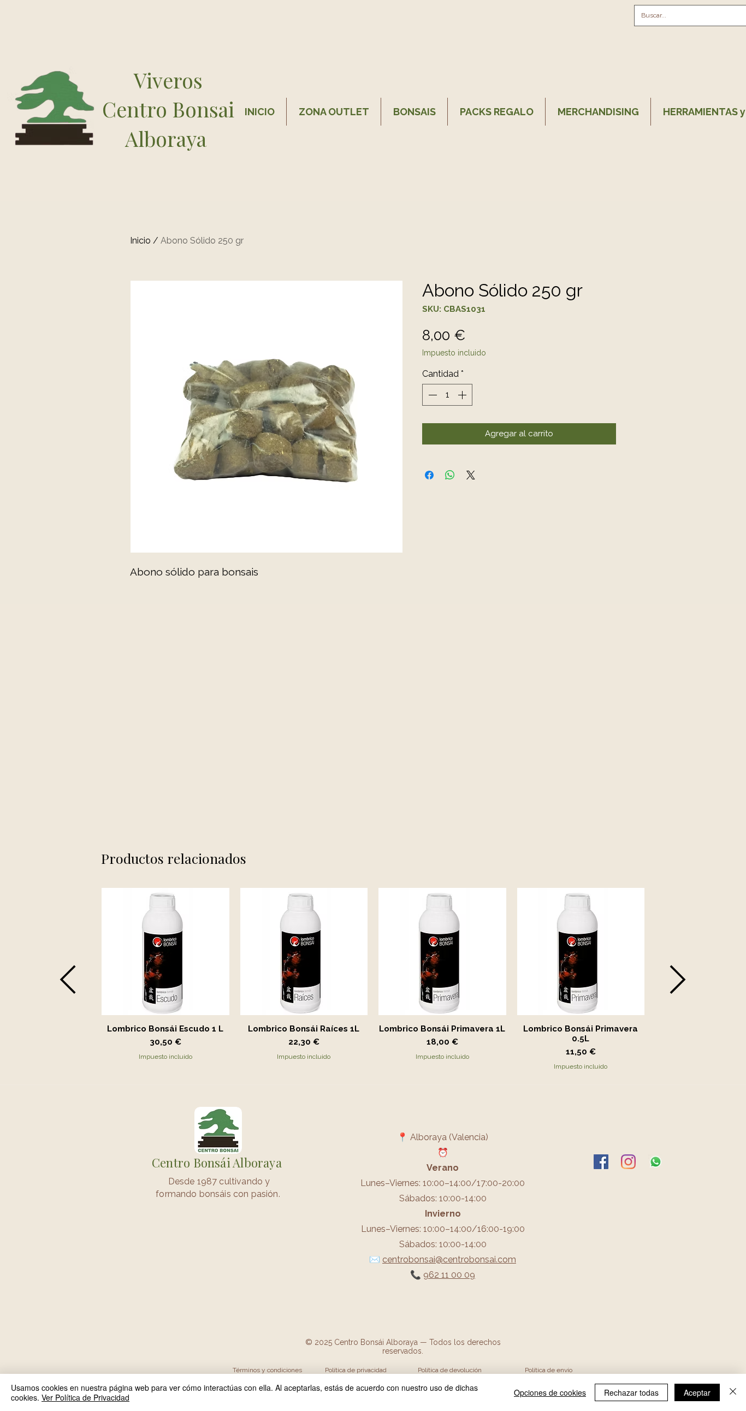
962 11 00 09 (449, 1275)
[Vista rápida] (165, 952)
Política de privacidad (356, 1370)
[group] (373, 979)
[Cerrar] (732, 1392)
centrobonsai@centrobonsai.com (449, 1259)
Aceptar (697, 1392)
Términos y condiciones (267, 1370)
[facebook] (601, 1161)
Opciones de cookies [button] (550, 1392)
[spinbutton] (447, 394)
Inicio (140, 240)
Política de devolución (450, 1370)
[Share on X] (470, 475)
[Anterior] (68, 979)
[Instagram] (628, 1161)
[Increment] (463, 394)
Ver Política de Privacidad (85, 1397)
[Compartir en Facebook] (429, 475)
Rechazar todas (631, 1392)
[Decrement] (431, 394)
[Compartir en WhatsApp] (450, 475)
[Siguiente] (678, 979)
